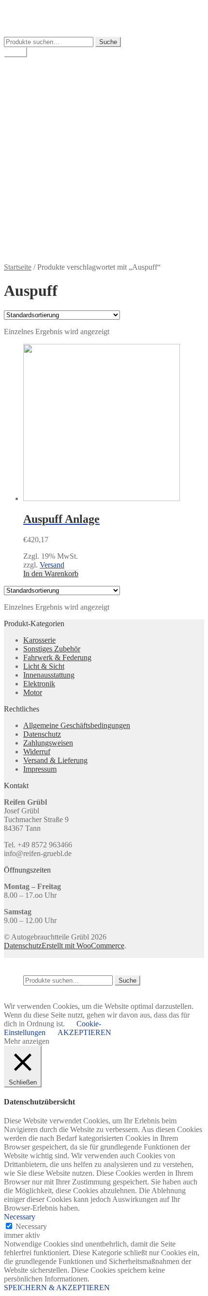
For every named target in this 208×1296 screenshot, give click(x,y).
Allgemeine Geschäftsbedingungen (76, 120)
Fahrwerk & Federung (57, 657)
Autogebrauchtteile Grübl (43, 8)
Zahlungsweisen (48, 225)
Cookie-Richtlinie (50, 138)
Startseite (17, 267)
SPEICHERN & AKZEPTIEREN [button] (57, 1287)
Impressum (40, 155)
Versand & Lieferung (55, 190)
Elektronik (39, 684)
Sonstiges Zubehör (51, 649)
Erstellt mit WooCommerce (83, 945)
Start (30, 112)
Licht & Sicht (43, 666)
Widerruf (36, 208)
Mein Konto (41, 78)
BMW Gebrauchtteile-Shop (65, 69)
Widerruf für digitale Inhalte (65, 216)
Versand (52, 565)
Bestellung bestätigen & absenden (74, 129)
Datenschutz (42, 147)
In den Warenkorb (50, 573)
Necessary (31, 1226)
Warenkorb (40, 86)
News (32, 182)
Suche (108, 42)
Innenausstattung (48, 675)
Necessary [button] (19, 1217)
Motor (32, 692)
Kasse (32, 95)
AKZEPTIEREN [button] (84, 1032)
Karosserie (39, 640)
